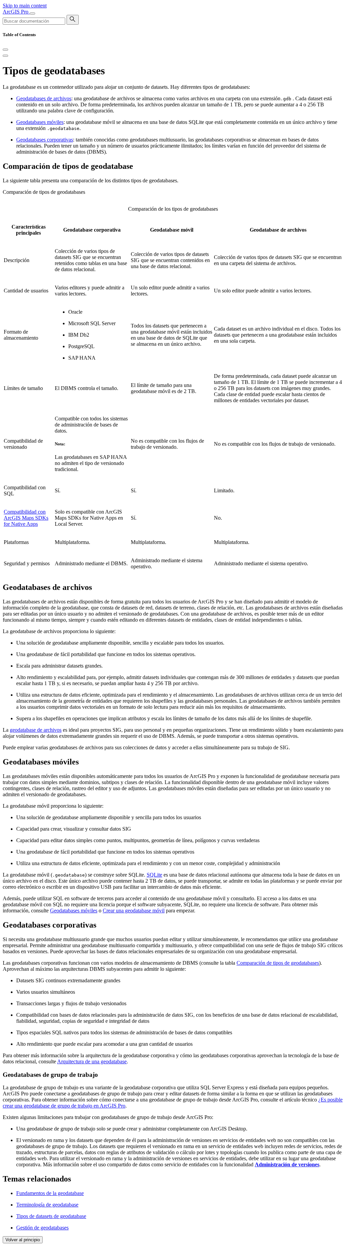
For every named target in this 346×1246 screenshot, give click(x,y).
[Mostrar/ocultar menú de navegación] (32, 13)
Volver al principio (22, 1239)
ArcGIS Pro (16, 12)
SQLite (154, 875)
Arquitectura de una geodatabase (92, 1061)
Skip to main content (25, 5)
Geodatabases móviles (40, 122)
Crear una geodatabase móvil (134, 910)
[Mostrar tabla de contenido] (5, 56)
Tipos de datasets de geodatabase (51, 1216)
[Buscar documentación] (73, 20)
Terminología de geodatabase (47, 1205)
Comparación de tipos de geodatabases (278, 963)
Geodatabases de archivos (43, 98)
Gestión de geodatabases (42, 1227)
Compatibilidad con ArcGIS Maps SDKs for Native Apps (26, 518)
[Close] (5, 50)
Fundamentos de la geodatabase (50, 1193)
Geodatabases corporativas (44, 139)
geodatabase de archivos (35, 730)
